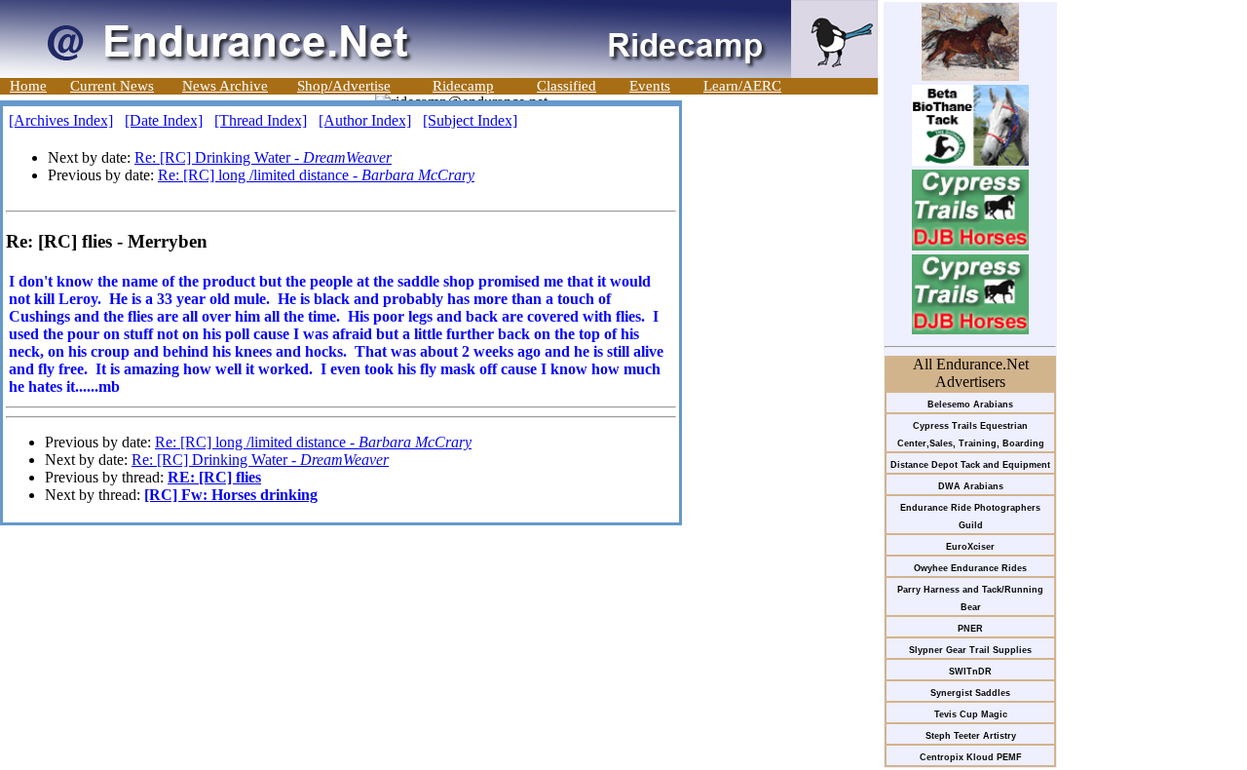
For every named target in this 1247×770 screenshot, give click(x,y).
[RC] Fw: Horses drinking (231, 494)
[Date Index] (164, 120)
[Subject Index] (470, 120)
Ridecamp (463, 86)
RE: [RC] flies (214, 477)
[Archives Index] (61, 120)
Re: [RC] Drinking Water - (263, 157)
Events (649, 86)
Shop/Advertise (344, 86)
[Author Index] (365, 120)
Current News (112, 86)
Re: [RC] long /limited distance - (316, 175)
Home (28, 86)
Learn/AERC (742, 86)
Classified (566, 86)
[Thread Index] (260, 120)
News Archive (225, 86)
